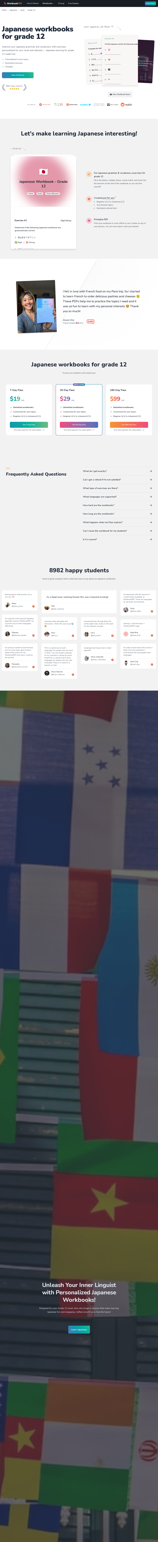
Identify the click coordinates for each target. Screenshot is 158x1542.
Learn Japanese (79, 1329)
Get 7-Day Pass (29, 425)
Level (22, 10)
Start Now (150, 3)
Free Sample (73, 3)
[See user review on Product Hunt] (33, 606)
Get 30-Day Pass (79, 425)
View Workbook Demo (121, 94)
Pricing (61, 3)
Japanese (13, 10)
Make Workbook (17, 75)
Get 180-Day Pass (129, 425)
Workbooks (47, 3)
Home (4, 10)
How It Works (33, 3)
